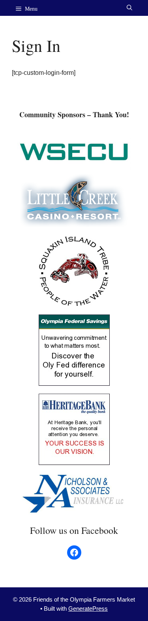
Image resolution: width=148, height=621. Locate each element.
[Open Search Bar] (129, 8)
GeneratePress (88, 608)
